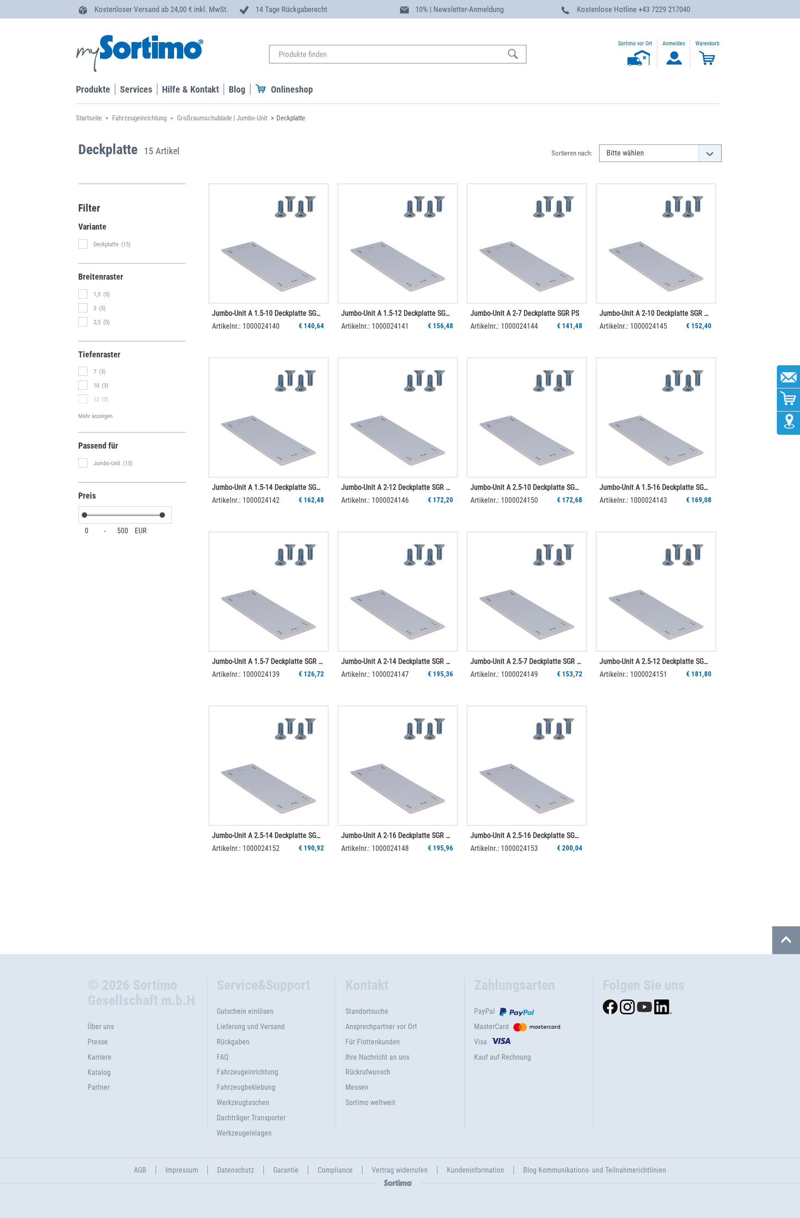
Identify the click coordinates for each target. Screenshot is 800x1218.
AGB (140, 1170)
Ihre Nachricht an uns (377, 1057)
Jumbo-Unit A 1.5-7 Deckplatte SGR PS (268, 661)
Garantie (286, 1170)
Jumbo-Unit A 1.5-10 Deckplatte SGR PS (268, 313)
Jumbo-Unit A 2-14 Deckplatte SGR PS (397, 661)
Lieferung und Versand (251, 1026)
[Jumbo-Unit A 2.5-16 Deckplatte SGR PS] (527, 766)
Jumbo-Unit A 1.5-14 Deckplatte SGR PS (268, 487)
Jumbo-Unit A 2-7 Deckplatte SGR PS (524, 313)
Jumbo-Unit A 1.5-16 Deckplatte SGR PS (656, 487)
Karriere (100, 1057)
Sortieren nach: (572, 153)
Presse (98, 1041)
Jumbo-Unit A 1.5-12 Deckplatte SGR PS (397, 313)
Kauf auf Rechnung (502, 1057)
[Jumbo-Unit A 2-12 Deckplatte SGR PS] (398, 417)
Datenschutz (235, 1170)
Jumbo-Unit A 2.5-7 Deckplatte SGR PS (526, 661)
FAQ (223, 1057)
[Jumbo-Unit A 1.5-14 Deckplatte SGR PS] (268, 417)
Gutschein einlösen (245, 1011)
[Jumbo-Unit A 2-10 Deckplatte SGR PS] (656, 243)
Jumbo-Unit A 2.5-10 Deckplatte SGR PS (526, 487)
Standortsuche (366, 1011)
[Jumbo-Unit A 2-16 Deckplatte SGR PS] (398, 766)
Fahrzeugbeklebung (246, 1087)
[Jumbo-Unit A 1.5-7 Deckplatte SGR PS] (268, 591)
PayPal (484, 1011)
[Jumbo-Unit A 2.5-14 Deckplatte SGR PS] (268, 766)
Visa (480, 1041)
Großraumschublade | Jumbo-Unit (222, 118)
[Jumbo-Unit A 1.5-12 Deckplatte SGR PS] (398, 243)
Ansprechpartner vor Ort (381, 1026)
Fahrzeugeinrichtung (139, 118)
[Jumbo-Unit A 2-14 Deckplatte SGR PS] (398, 591)
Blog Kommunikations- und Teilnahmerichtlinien (594, 1170)
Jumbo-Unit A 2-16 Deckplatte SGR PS (397, 835)
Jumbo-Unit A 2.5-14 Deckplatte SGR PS (268, 835)
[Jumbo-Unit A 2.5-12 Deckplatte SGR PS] (656, 591)
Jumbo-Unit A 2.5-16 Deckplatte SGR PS (526, 835)
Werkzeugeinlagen (244, 1133)
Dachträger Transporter (251, 1117)
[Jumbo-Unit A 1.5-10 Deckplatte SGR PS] (268, 243)
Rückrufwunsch (367, 1072)
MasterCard (491, 1026)
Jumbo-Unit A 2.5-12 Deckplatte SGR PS (656, 661)
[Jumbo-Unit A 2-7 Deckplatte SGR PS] (527, 243)
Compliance (335, 1170)
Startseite (89, 118)
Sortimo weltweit (370, 1102)
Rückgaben (233, 1041)
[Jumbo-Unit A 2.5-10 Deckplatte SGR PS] (527, 417)
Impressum (181, 1170)
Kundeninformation (475, 1170)
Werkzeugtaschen (243, 1102)
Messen (357, 1087)
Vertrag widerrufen (400, 1170)
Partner (99, 1087)
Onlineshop (292, 89)
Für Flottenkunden (372, 1041)
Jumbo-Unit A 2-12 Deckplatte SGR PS (397, 487)
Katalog (99, 1072)
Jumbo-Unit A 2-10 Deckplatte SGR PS (656, 313)
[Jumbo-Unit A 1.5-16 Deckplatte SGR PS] (656, 417)
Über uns (101, 1026)
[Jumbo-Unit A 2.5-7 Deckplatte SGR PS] (527, 591)
